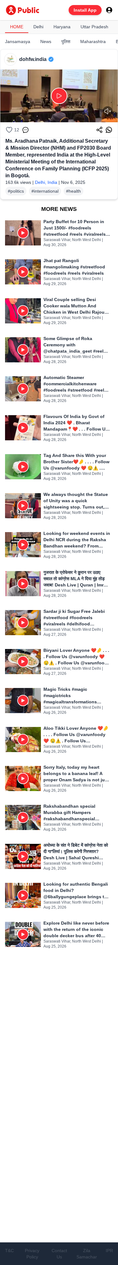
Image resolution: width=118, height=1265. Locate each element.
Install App (85, 10)
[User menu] (109, 10)
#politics (16, 191)
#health (73, 191)
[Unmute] (108, 111)
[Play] (59, 96)
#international (45, 191)
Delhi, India (46, 182)
